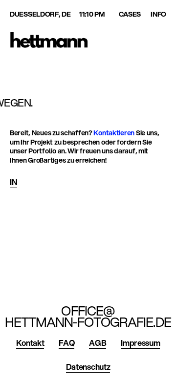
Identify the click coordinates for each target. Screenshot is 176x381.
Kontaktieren (113, 133)
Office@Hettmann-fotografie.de (88, 316)
